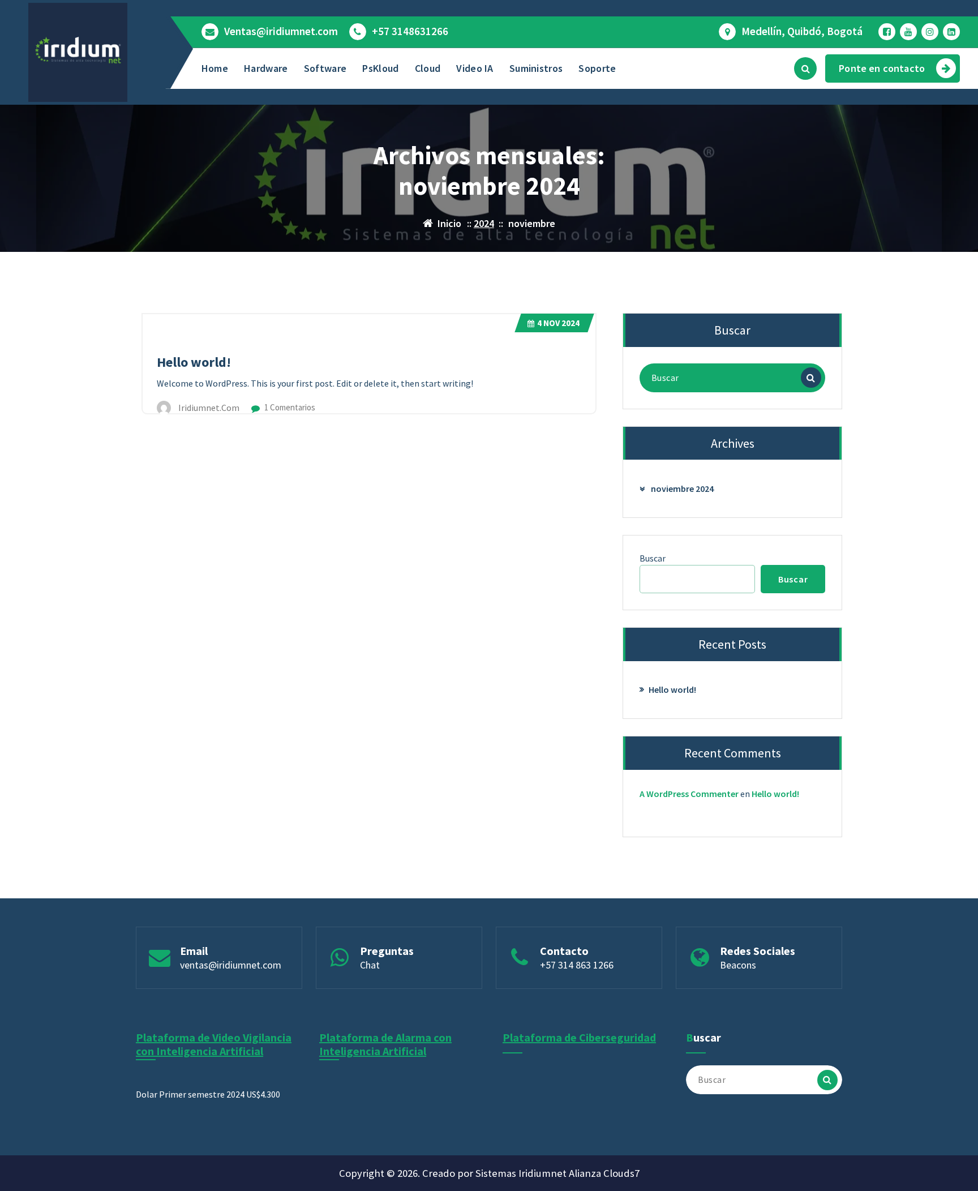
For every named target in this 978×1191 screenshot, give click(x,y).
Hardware (266, 68)
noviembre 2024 (682, 488)
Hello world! (194, 362)
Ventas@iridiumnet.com (281, 31)
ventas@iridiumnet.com (230, 964)
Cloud (428, 68)
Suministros (536, 68)
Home (214, 68)
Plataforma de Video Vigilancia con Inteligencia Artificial (213, 1044)
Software (325, 68)
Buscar (653, 558)
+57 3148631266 (410, 31)
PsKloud (380, 68)
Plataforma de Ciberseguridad (579, 1037)
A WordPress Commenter (689, 793)
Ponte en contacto (882, 68)
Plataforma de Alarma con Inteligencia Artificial (385, 1044)
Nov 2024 (558, 323)
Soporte (597, 68)
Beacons (738, 964)
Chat (370, 964)
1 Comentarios (289, 407)
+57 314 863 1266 (577, 964)
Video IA (474, 68)
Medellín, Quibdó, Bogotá (802, 31)
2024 (484, 223)
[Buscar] (811, 377)
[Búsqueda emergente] (805, 68)
